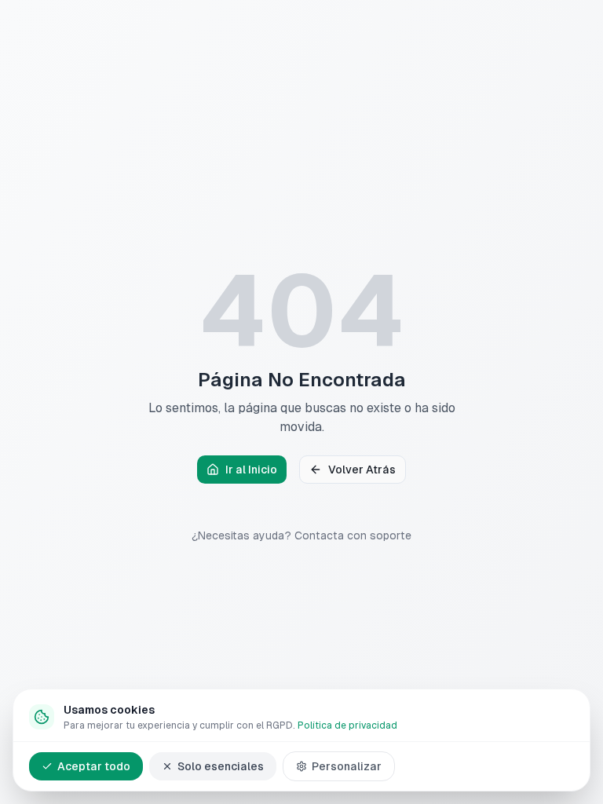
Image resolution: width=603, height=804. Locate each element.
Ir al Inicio (251, 469)
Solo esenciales (220, 766)
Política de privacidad (347, 725)
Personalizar (347, 766)
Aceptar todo (93, 766)
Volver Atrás (362, 469)
